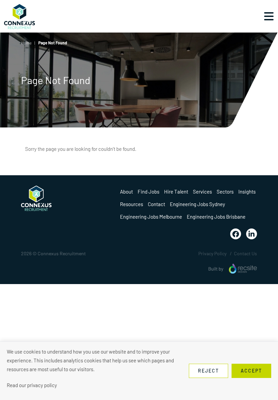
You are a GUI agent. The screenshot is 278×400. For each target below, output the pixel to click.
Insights (247, 191)
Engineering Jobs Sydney (197, 204)
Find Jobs (148, 191)
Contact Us (245, 253)
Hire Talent (176, 191)
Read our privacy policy (32, 385)
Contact (156, 204)
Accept (251, 371)
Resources (131, 204)
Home (26, 42)
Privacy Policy (212, 253)
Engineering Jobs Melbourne (151, 217)
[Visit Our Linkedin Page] (251, 233)
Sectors (225, 191)
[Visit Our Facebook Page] (235, 233)
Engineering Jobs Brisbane (216, 217)
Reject (208, 371)
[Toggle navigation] (269, 16)
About (126, 191)
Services (202, 191)
